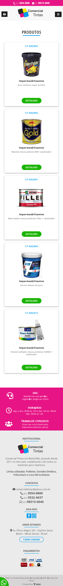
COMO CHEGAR (31, 539)
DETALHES (32, 100)
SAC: (35, 393)
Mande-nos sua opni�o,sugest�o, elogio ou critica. (35, 397)
